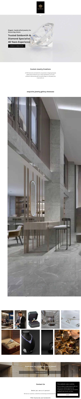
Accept (67, 394)
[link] (40, 7)
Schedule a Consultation (16, 46)
